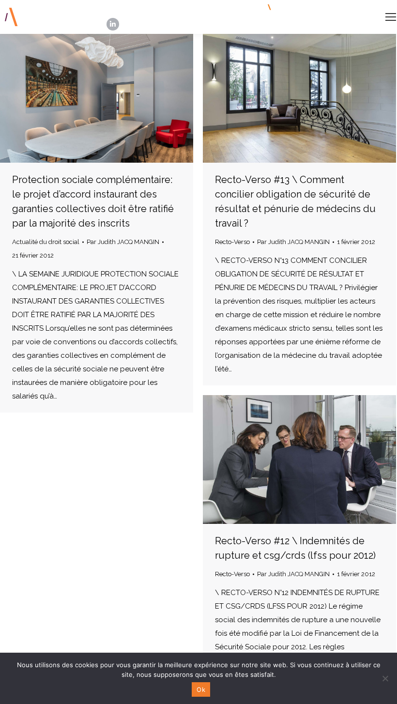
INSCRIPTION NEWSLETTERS (321, 7)
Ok (201, 689)
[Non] (385, 678)
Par (123, 241)
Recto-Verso (232, 241)
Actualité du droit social (45, 241)
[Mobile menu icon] (390, 17)
